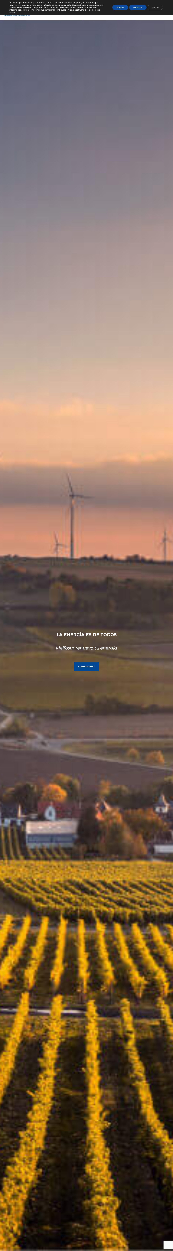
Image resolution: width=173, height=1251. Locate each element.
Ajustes (155, 7)
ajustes (12, 12)
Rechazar (137, 7)
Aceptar (120, 7)
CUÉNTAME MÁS (86, 666)
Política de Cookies (90, 10)
